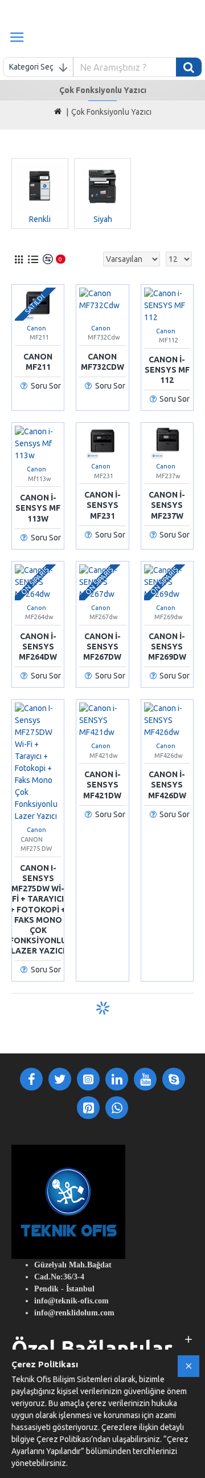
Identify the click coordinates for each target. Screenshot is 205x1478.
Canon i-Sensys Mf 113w (37, 508)
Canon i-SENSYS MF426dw (167, 784)
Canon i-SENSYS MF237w (167, 505)
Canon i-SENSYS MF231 (102, 505)
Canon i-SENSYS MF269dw (167, 646)
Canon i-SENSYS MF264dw (38, 646)
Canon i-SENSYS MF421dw (102, 784)
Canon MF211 (37, 361)
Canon (36, 328)
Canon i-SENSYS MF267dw (102, 646)
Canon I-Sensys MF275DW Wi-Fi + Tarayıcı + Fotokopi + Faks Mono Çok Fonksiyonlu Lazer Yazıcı (38, 909)
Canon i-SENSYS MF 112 (167, 370)
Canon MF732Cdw (102, 361)
